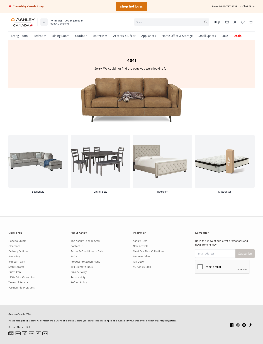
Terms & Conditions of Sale (87, 251)
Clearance (14, 246)
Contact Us (77, 246)
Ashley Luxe (140, 241)
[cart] (250, 22)
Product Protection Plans (85, 261)
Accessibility (78, 277)
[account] (235, 22)
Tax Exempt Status (82, 266)
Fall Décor (139, 261)
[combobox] (172, 22)
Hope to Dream (17, 241)
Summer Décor (142, 256)
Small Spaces (207, 36)
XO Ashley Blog (142, 266)
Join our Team (16, 261)
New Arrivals (140, 246)
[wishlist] (243, 22)
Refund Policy (79, 282)
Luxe (225, 36)
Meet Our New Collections (148, 251)
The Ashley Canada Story (28, 6)
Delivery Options (18, 251)
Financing (14, 256)
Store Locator (16, 266)
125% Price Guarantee (21, 277)
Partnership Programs (21, 287)
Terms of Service (18, 282)
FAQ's (74, 256)
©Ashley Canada (16, 314)
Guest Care (15, 272)
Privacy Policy (79, 272)
